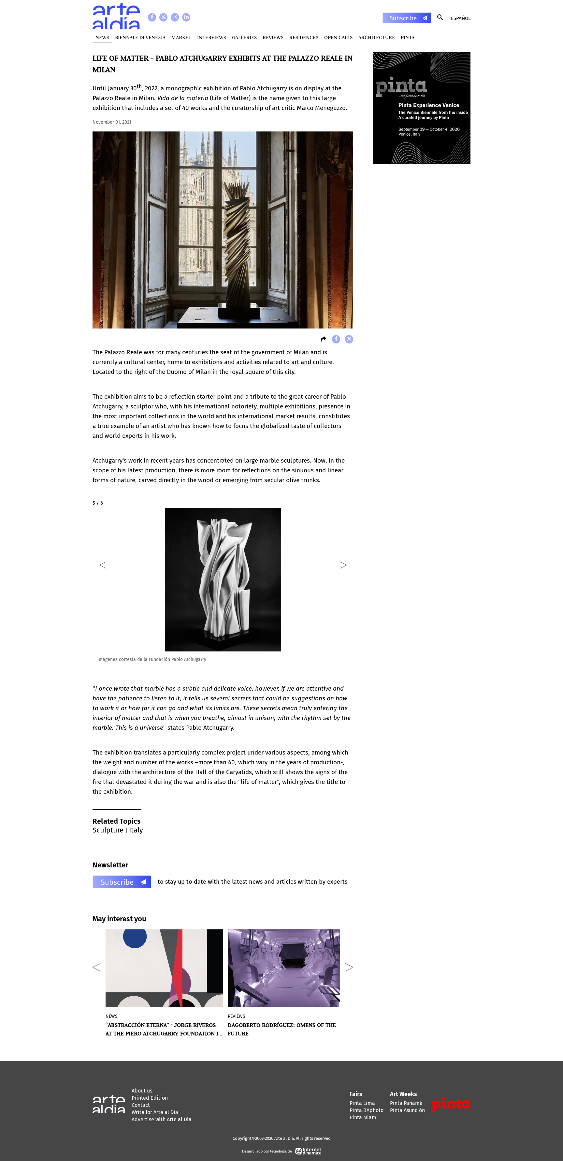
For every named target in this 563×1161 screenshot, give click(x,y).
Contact (141, 1105)
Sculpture (108, 830)
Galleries (244, 37)
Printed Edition (150, 1098)
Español (460, 18)
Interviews (211, 37)
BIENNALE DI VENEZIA (140, 37)
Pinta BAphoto (366, 1110)
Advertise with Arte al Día (162, 1119)
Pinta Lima (362, 1103)
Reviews (273, 37)
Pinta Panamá (406, 1103)
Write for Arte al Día (155, 1112)
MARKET (181, 37)
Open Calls (338, 37)
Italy (136, 830)
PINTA (407, 37)
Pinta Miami (364, 1117)
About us (142, 1091)
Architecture (376, 37)
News (102, 37)
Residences (303, 37)
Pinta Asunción (407, 1110)
